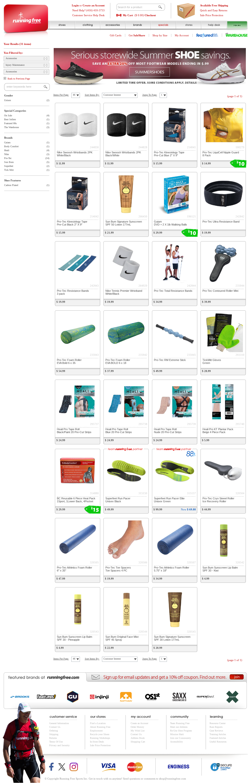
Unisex (7, 100)
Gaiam (7, 142)
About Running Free (100, 727)
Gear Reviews (216, 730)
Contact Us (54, 727)
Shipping (53, 734)
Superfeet (8, 166)
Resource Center (218, 723)
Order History (137, 727)
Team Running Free (179, 723)
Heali (6, 150)
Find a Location (98, 723)
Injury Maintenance (15, 65)
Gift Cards (115, 35)
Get (137, 35)
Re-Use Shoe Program (181, 730)
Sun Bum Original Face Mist (121, 638)
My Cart (128, 15)
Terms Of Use (56, 741)
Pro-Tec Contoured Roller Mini (220, 290)
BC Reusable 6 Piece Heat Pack (76, 500)
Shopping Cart (138, 741)
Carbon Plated (11, 185)
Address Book (138, 738)
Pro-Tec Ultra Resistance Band (220, 221)
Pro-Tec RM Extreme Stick (170, 359)
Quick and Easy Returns (213, 10)
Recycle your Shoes (99, 734)
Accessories (11, 58)
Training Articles (218, 734)
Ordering (53, 730)
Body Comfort (11, 146)
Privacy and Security (59, 745)
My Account (182, 35)
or (88, 5)
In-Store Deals (97, 741)
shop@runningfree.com (172, 778)
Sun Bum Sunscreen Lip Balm (74, 638)
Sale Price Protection (211, 15)
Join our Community (180, 738)
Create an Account (139, 723)
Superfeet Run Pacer (117, 500)
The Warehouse (11, 127)
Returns (53, 738)
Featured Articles (218, 738)
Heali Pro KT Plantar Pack (217, 431)
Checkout (150, 15)
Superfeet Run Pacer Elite (169, 500)
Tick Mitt (9, 170)
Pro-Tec (8, 158)
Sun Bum (9, 162)
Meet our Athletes (179, 727)
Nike (6, 154)
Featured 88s (10, 123)
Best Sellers (10, 119)
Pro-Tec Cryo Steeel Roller (218, 500)
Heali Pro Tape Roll (74, 431)
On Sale (8, 115)
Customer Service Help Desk (88, 15)
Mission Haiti (177, 734)
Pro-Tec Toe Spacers (118, 569)
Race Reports (216, 727)
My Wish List (138, 730)
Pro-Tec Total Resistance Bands (173, 290)
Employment (96, 730)
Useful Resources (218, 741)
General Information (59, 723)
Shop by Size (159, 35)
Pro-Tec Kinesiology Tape (169, 154)
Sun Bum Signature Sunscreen (123, 223)
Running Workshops (100, 738)
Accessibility (176, 741)
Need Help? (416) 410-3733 (88, 10)
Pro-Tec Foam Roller (69, 361)
